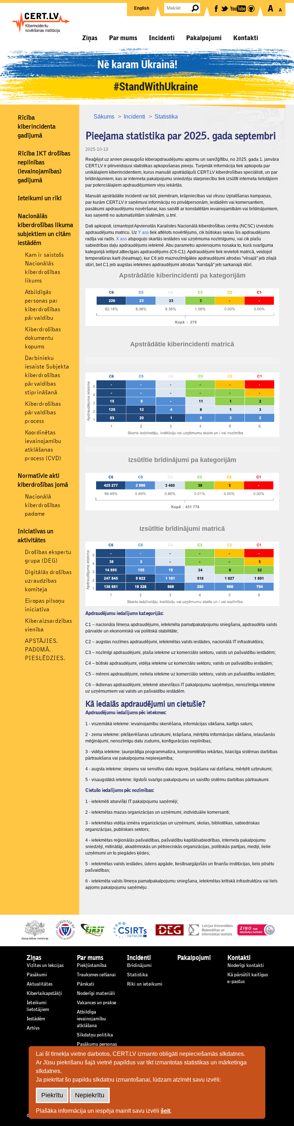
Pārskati (85, 984)
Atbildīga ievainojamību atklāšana (91, 1019)
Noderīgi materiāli (96, 993)
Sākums (104, 117)
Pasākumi (37, 974)
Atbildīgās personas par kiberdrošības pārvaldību (42, 305)
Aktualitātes (39, 984)
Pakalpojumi (204, 38)
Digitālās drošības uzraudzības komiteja (48, 580)
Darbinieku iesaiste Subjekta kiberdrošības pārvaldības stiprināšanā (47, 375)
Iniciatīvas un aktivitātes (35, 536)
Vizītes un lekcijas (45, 965)
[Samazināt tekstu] (280, 8)
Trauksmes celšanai (96, 974)
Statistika (166, 117)
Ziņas (90, 38)
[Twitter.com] (225, 8)
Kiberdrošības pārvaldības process (43, 412)
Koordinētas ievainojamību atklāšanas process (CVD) (43, 445)
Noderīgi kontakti (245, 965)
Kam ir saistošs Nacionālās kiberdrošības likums (44, 268)
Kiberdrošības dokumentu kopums (43, 338)
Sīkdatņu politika (95, 1035)
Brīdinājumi (139, 965)
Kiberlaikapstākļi (44, 993)
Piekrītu (52, 1095)
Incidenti (162, 38)
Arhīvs (33, 1028)
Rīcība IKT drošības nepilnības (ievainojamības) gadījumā (44, 167)
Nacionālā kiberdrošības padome (42, 505)
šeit (165, 1111)
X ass (121, 238)
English (141, 8)
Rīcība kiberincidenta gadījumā (37, 127)
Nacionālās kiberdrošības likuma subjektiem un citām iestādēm (45, 229)
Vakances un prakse (96, 1002)
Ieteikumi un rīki (40, 198)
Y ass (143, 232)
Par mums (123, 38)
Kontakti (245, 38)
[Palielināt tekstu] (270, 8)
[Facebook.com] (216, 8)
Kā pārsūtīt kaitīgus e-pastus (247, 978)
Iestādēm (36, 1018)
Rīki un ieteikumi (144, 984)
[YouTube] (238, 8)
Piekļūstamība (91, 965)
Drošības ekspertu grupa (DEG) (48, 556)
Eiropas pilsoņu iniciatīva (45, 605)
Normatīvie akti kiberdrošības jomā (43, 480)
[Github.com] (251, 8)
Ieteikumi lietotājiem (38, 1006)
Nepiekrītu (89, 1095)
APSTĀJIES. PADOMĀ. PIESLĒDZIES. (45, 649)
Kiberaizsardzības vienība (48, 625)
